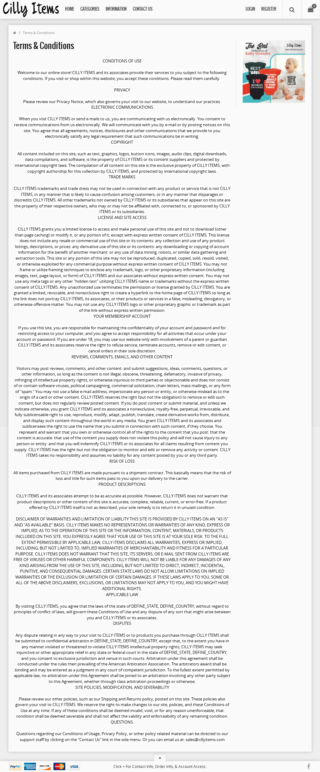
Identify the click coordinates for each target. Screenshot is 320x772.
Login (250, 9)
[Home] (14, 32)
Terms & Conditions (39, 32)
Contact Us (142, 9)
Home (69, 9)
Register (268, 9)
